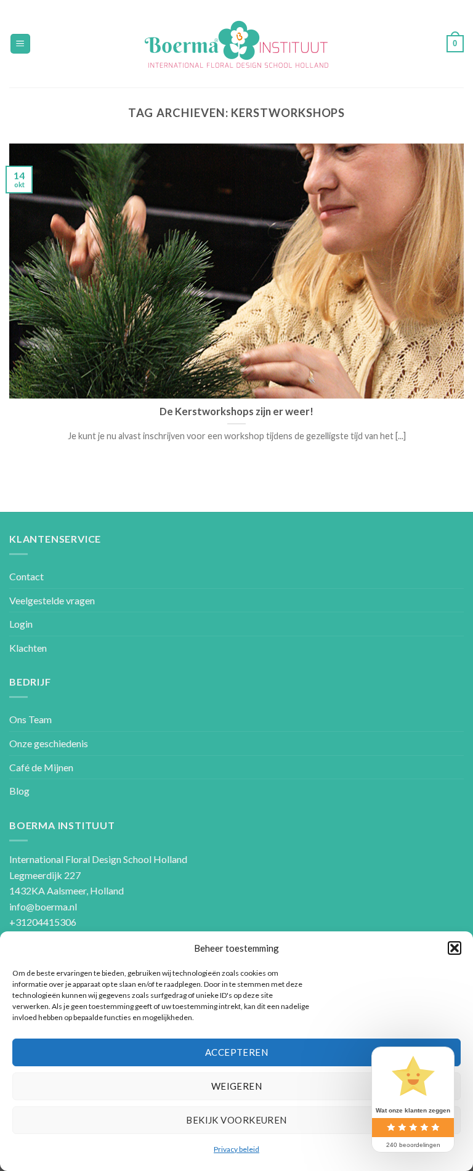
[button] (454, 948)
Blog (19, 790)
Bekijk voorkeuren (236, 1119)
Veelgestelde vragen (52, 600)
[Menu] (20, 44)
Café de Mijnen (41, 767)
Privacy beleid (236, 1149)
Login (21, 624)
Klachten (28, 648)
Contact (26, 576)
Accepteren (237, 1052)
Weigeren (236, 1086)
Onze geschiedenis (48, 743)
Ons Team (30, 719)
